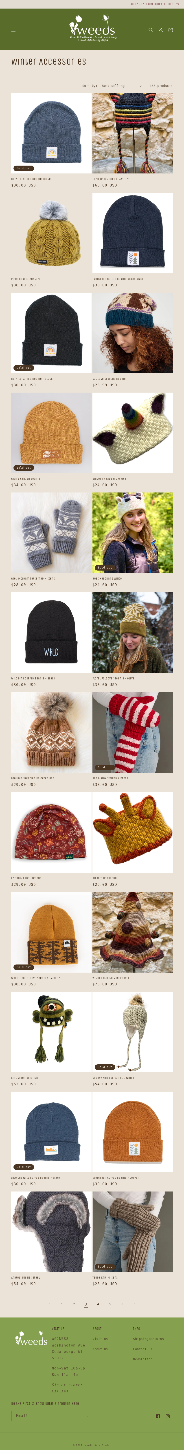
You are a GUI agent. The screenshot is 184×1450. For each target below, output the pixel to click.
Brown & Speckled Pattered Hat (32, 778)
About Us (100, 1349)
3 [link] (86, 1304)
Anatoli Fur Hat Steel (25, 1277)
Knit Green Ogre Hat (24, 1077)
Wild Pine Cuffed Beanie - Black (33, 678)
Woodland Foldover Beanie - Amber (35, 978)
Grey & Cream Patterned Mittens (33, 578)
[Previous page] (50, 1304)
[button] (13, 30)
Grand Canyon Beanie (25, 478)
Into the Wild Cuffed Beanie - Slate (35, 1177)
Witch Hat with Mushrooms (110, 978)
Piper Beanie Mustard (25, 279)
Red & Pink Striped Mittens (110, 778)
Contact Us (142, 1349)
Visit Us (100, 1339)
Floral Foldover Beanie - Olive (113, 678)
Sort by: (89, 86)
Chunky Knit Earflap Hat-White (113, 1077)
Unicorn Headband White (109, 478)
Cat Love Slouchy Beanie (109, 378)
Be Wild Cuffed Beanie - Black (32, 378)
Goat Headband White (107, 578)
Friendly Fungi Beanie (26, 878)
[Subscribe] (87, 1416)
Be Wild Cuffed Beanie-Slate (31, 179)
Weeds (89, 1445)
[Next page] (134, 1304)
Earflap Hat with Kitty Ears (110, 179)
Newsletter (142, 1359)
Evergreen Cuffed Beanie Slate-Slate (118, 279)
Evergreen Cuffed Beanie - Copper (115, 1177)
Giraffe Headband (104, 878)
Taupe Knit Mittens (105, 1277)
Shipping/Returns (148, 1339)
